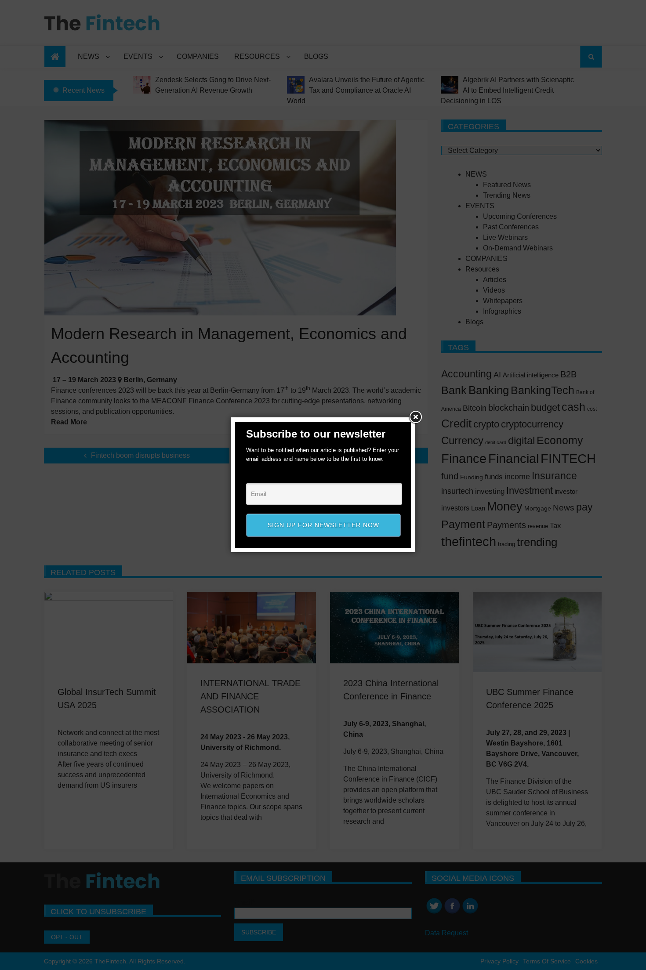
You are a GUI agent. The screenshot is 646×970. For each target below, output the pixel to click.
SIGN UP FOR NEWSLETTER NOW (323, 524)
